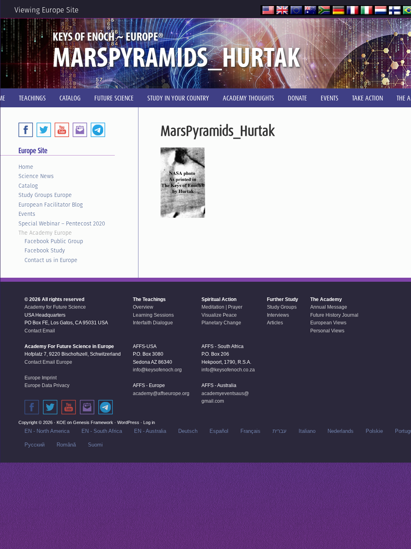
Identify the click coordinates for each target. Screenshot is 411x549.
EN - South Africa (101, 431)
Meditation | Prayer (221, 307)
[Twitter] (44, 130)
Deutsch (187, 431)
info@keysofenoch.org (157, 370)
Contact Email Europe (48, 362)
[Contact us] (80, 130)
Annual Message (328, 307)
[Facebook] (25, 130)
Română (66, 445)
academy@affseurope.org (161, 393)
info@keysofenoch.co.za (228, 370)
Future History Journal (334, 315)
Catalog (28, 186)
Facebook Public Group (53, 241)
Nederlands (341, 431)
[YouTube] (62, 130)
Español (219, 431)
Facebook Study (44, 250)
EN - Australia (150, 431)
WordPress (128, 422)
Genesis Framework (93, 422)
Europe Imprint (40, 378)
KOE (61, 422)
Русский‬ (34, 445)
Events (26, 214)
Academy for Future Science (55, 307)
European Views (328, 323)
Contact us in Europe (50, 260)
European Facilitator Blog (50, 205)
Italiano (307, 431)
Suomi (95, 445)
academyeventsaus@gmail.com (225, 397)
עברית (280, 431)
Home (25, 167)
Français (250, 431)
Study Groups (282, 307)
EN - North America (46, 431)
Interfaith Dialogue (153, 323)
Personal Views (327, 331)
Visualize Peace (219, 315)
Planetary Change (221, 323)
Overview (143, 307)
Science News (36, 176)
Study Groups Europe (45, 195)
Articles (275, 323)
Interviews (278, 315)
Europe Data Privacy (46, 385)
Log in (149, 422)
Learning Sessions (153, 315)
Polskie (374, 431)
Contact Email (39, 331)
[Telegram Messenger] (98, 130)
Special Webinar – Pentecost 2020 (61, 223)
